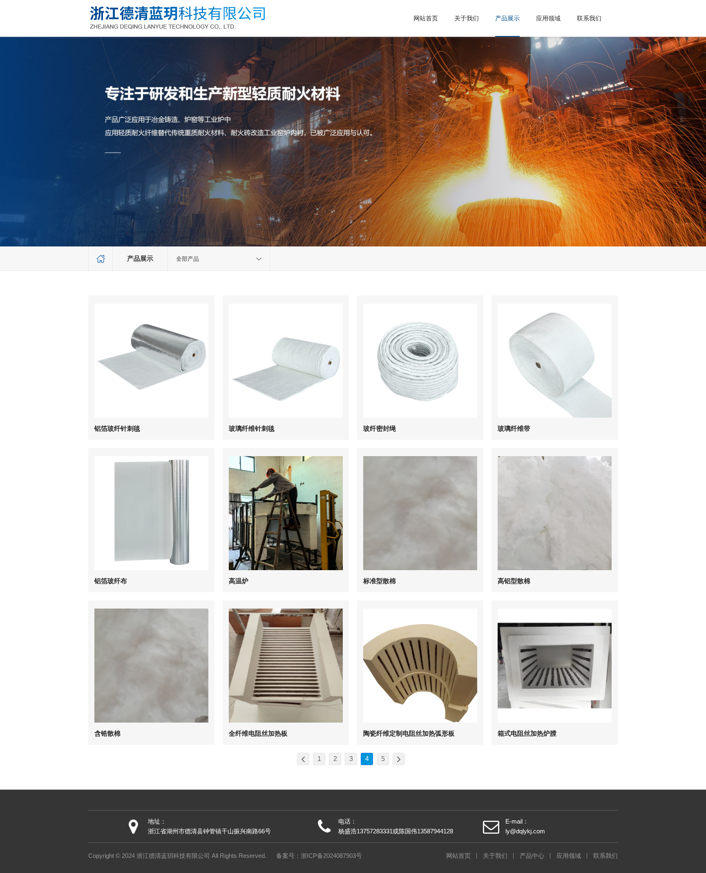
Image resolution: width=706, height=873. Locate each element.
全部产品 (187, 258)
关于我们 (466, 18)
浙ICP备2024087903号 (331, 855)
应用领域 (548, 18)
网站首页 (425, 18)
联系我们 (589, 18)
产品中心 (532, 855)
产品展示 (507, 18)
